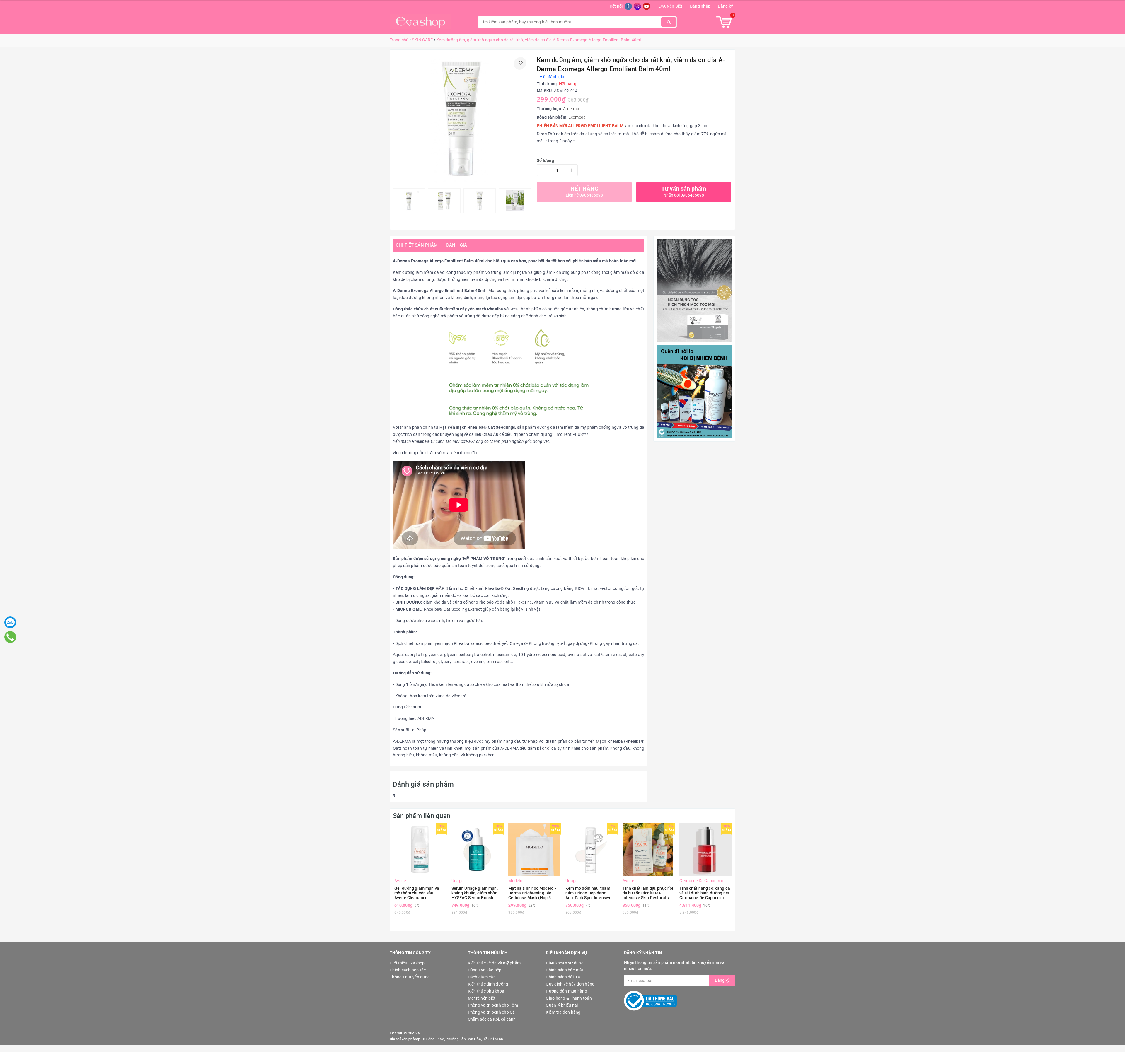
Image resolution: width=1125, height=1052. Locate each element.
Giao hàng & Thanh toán (569, 998)
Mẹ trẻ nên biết (482, 998)
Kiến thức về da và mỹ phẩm (494, 963)
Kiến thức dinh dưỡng (488, 984)
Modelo (515, 880)
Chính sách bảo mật (565, 970)
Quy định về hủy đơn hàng (570, 984)
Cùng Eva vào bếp (485, 970)
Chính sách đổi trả (563, 977)
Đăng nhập (700, 6)
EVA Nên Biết (670, 6)
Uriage (457, 880)
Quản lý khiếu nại (562, 1005)
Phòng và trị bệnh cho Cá (491, 1012)
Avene (400, 880)
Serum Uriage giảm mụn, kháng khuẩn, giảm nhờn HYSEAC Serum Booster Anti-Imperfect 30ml (474, 893)
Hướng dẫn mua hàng (566, 991)
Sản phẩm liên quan (421, 815)
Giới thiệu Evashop (407, 963)
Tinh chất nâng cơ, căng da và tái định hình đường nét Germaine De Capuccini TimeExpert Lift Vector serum (704, 893)
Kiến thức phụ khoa (486, 991)
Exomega (577, 117)
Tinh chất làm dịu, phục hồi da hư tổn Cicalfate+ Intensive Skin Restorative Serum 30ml (648, 893)
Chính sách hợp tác (408, 970)
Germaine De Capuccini (701, 880)
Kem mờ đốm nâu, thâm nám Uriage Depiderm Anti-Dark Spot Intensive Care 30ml (588, 893)
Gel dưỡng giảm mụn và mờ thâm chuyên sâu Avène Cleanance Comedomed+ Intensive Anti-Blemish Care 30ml (416, 893)
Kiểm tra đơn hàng (563, 1012)
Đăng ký (725, 6)
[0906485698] (10, 637)
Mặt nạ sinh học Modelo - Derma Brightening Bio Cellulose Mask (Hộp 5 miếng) (532, 893)
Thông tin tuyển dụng (410, 977)
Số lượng (545, 160)
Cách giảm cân (482, 977)
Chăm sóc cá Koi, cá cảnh (492, 1019)
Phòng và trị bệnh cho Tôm (493, 1005)
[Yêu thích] (520, 63)
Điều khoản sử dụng (565, 963)
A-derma (571, 108)
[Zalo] (10, 622)
